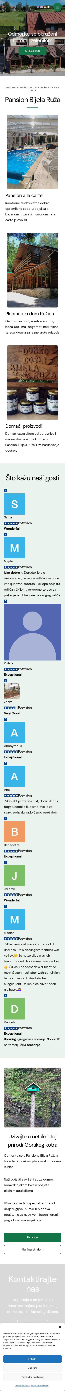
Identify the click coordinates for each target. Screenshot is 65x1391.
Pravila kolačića (22, 1385)
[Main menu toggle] (57, 7)
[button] (60, 1327)
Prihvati (32, 1358)
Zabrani (32, 1368)
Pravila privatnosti (39, 1385)
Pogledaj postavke (33, 1377)
